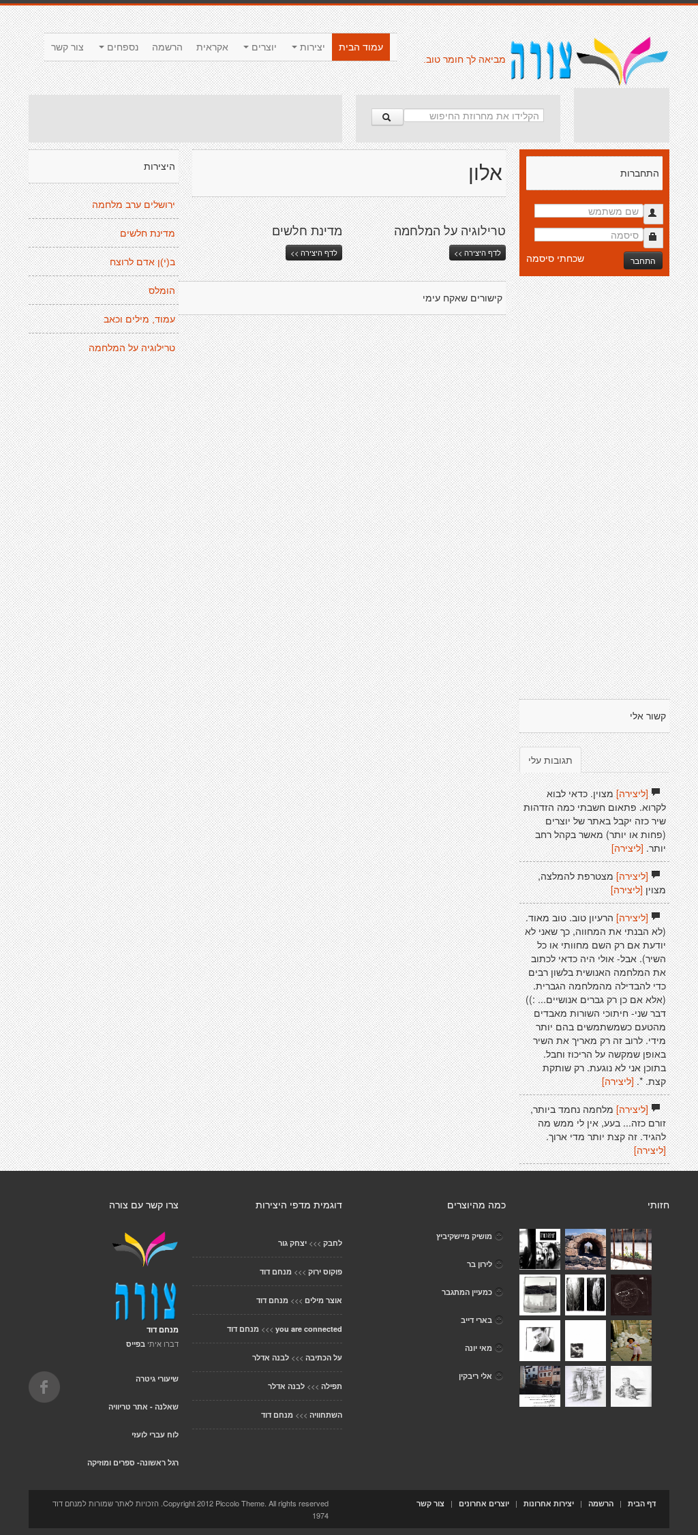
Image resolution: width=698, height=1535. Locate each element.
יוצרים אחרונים (484, 1503)
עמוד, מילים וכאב (139, 319)
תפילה (331, 1386)
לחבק (332, 1243)
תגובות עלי (550, 759)
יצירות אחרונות (549, 1503)
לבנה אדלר (270, 1357)
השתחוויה (325, 1415)
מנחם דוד (276, 1271)
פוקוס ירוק (325, 1271)
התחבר (643, 260)
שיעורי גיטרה (157, 1378)
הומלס (162, 290)
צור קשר (67, 47)
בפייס (135, 1344)
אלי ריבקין (475, 1376)
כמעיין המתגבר (467, 1292)
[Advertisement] (185, 119)
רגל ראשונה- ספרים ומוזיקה (133, 1462)
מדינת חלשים (147, 233)
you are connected (308, 1329)
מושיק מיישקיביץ (464, 1236)
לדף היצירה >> (313, 252)
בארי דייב (476, 1320)
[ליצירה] (632, 793)
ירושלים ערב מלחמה (133, 204)
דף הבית (642, 1503)
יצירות (311, 47)
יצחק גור (292, 1243)
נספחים (121, 47)
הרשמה (167, 47)
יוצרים (263, 47)
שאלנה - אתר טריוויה (143, 1406)
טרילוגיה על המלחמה (132, 347)
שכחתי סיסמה (555, 258)
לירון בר (479, 1264)
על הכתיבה (323, 1357)
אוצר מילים (323, 1300)
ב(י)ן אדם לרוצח (142, 261)
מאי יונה (478, 1348)
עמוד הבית (361, 47)
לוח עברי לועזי (155, 1434)
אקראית (212, 47)
